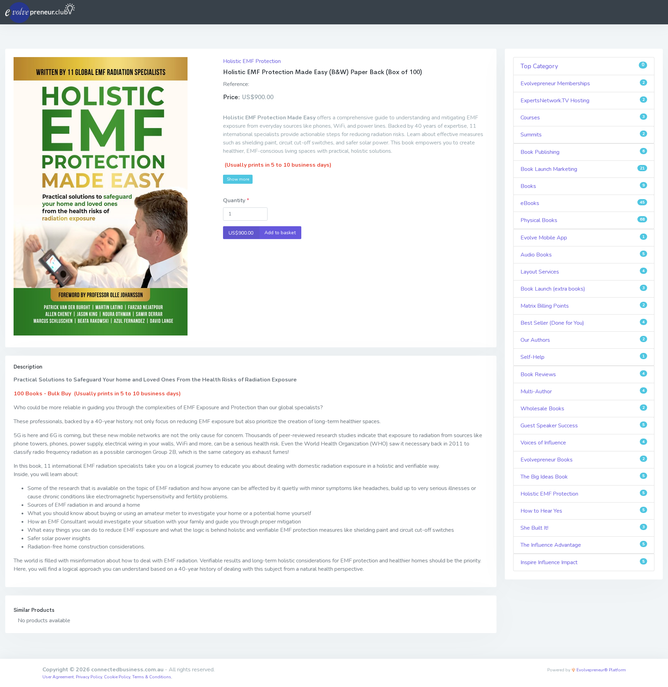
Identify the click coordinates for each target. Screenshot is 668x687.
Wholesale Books (582, 408)
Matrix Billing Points (582, 306)
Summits (582, 135)
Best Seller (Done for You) (582, 323)
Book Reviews (582, 374)
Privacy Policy (89, 677)
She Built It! (582, 528)
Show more (238, 179)
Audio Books (582, 255)
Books (582, 186)
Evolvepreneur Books (582, 460)
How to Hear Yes (582, 511)
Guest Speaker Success (582, 425)
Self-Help (582, 357)
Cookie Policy (117, 677)
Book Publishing (582, 152)
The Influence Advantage (582, 545)
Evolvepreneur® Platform (600, 670)
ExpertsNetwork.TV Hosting (582, 100)
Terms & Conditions (151, 677)
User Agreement (58, 677)
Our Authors (582, 340)
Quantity (235, 200)
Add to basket (262, 232)
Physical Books (582, 220)
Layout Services (582, 272)
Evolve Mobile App (582, 238)
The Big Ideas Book (582, 477)
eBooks (582, 203)
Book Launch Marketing (582, 169)
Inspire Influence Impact (582, 562)
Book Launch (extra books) (582, 289)
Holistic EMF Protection (252, 61)
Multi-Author (582, 391)
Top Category (582, 66)
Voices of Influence (582, 443)
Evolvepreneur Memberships (582, 83)
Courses (582, 117)
